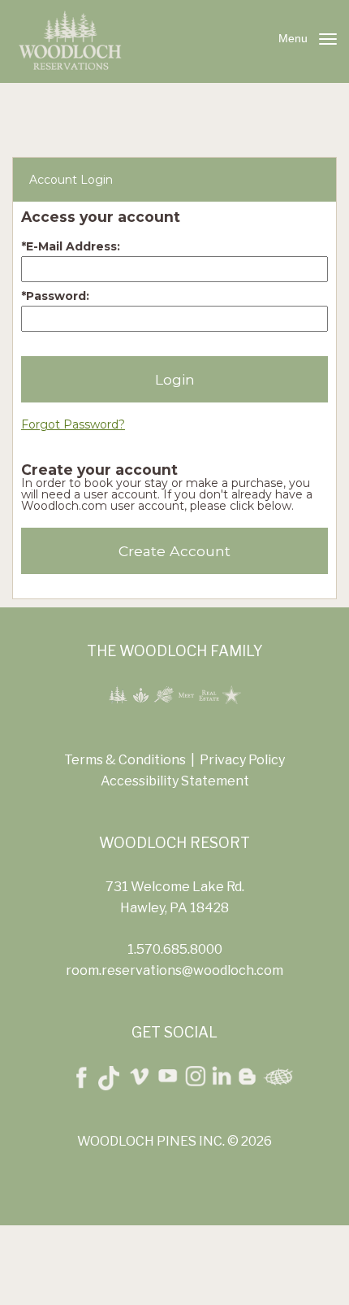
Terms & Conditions (125, 760)
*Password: (55, 296)
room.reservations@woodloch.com (174, 970)
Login (175, 379)
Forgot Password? (73, 424)
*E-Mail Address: (70, 246)
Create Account (174, 550)
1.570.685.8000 (174, 949)
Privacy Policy (242, 760)
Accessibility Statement (175, 781)
